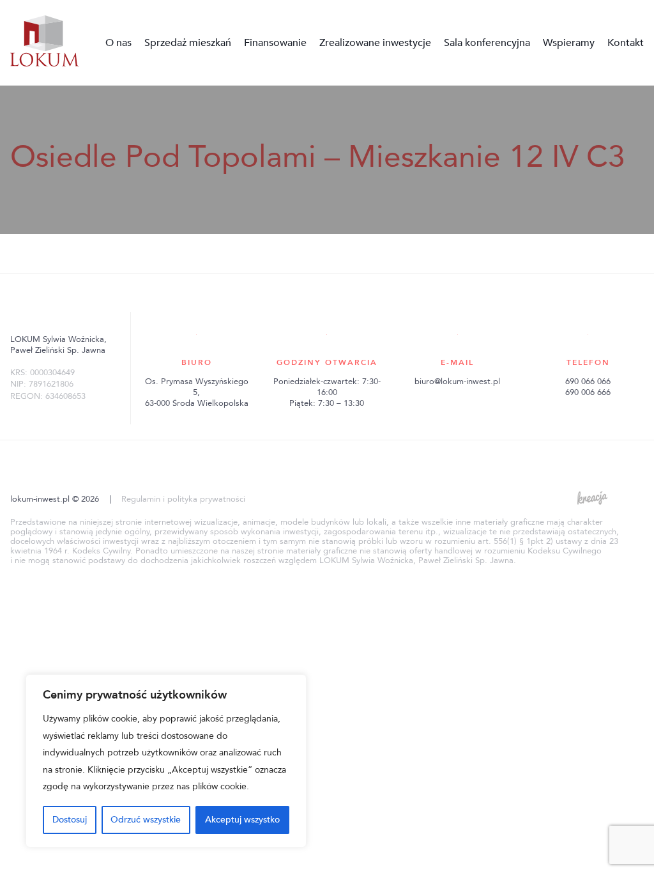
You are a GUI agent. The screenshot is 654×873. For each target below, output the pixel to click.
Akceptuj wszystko (242, 820)
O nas (118, 43)
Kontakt (625, 43)
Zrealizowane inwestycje (375, 43)
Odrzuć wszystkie (145, 820)
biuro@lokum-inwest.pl (457, 381)
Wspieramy (569, 43)
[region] (166, 760)
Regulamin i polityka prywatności (183, 499)
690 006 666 (588, 392)
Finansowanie (275, 43)
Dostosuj (69, 820)
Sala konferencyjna (487, 43)
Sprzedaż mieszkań (187, 43)
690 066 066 (588, 381)
